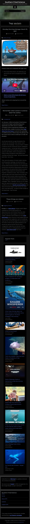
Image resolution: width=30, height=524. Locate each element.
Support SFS (5, 504)
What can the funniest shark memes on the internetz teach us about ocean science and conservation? (14, 426)
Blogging (5, 205)
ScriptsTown (21, 522)
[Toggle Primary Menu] (15, 7)
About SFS (4, 499)
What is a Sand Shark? (11, 331)
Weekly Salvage (7, 37)
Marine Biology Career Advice (13, 444)
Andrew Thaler (19, 33)
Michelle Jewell (20, 115)
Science (10, 205)
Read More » (5, 105)
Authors (4, 501)
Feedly (12, 484)
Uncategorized (6, 119)
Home (3, 496)
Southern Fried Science (15, 2)
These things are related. (15, 199)
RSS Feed (12, 479)
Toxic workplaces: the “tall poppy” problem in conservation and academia (13, 278)
